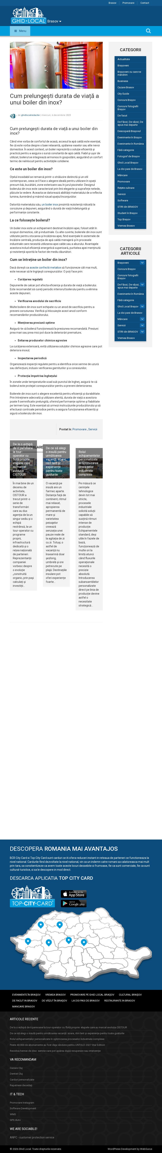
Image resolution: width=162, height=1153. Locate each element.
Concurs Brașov (127, 100)
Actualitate (124, 59)
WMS (13, 1114)
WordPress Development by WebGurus (130, 1148)
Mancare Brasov (23, 1006)
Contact (144, 3)
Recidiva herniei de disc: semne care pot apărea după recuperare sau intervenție (55, 1050)
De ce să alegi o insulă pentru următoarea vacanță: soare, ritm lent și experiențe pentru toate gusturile (56, 461)
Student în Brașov (128, 213)
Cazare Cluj (16, 1068)
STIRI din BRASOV (128, 206)
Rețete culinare (126, 187)
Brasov (112, 3)
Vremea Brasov (126, 225)
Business (123, 81)
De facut (122, 115)
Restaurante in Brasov (119, 1000)
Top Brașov (124, 219)
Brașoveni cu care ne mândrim (129, 73)
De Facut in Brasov (24, 1000)
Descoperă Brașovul (129, 131)
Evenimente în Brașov (130, 137)
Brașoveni (123, 65)
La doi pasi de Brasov (130, 168)
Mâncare (122, 175)
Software (123, 200)
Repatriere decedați (21, 1085)
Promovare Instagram (22, 1102)
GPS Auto (15, 1120)
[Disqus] (56, 679)
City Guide (123, 93)
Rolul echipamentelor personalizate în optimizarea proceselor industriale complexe (89, 463)
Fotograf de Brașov (129, 156)
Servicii (92, 429)
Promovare (128, 3)
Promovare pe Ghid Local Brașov (92, 994)
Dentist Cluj (16, 1073)
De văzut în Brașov (54, 1000)
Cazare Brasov (126, 87)
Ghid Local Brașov (128, 162)
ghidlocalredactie (30, 115)
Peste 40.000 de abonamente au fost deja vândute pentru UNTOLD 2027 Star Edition (57, 1044)
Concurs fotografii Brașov (128, 108)
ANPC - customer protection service (32, 1137)
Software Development (23, 1108)
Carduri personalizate (22, 1079)
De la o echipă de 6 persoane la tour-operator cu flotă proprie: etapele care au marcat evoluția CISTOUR (23, 459)
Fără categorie (126, 150)
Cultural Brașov (130, 994)
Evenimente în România (131, 143)
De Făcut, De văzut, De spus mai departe (130, 123)
